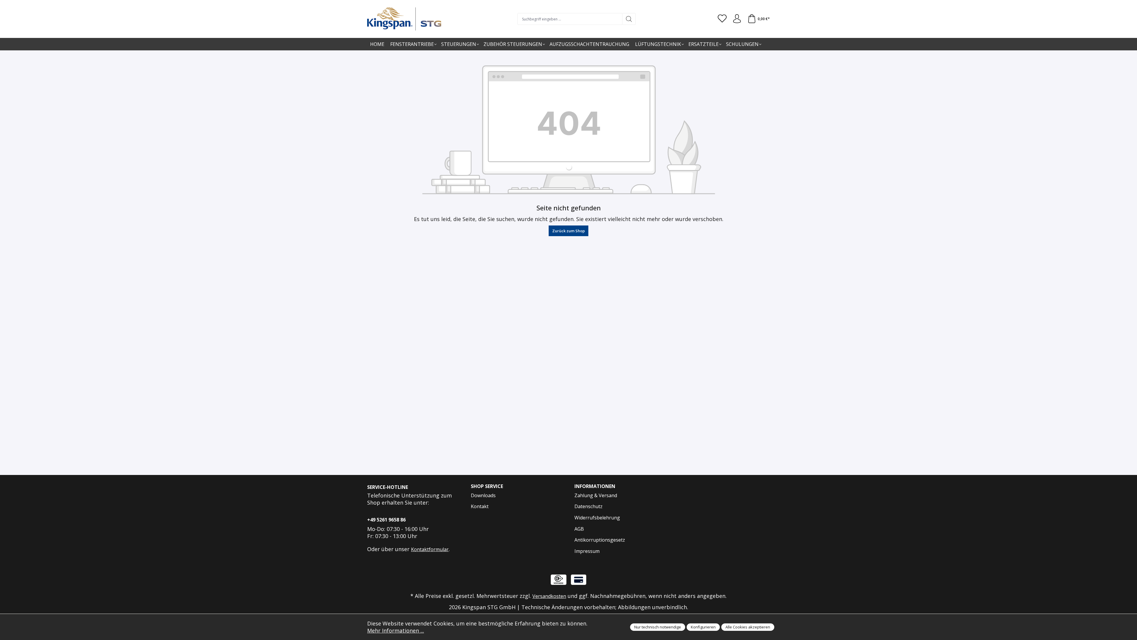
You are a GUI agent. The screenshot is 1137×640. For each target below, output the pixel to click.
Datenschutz (588, 506)
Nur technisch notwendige (657, 627)
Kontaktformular (430, 549)
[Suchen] (629, 19)
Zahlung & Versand (595, 495)
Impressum (587, 551)
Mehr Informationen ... (395, 630)
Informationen (594, 486)
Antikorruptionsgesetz (599, 540)
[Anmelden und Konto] (737, 19)
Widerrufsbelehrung (597, 517)
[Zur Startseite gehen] (404, 19)
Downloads (483, 495)
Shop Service (487, 486)
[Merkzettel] (722, 19)
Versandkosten (549, 596)
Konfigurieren (703, 627)
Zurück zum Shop (568, 230)
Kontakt (480, 506)
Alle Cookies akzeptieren (747, 627)
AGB (579, 529)
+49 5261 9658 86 (386, 519)
